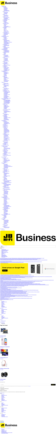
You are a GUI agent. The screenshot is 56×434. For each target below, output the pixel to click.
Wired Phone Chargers (11, 262)
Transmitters (9, 289)
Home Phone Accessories (20, 262)
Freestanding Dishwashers (5, 299)
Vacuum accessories (26, 293)
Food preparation (2, 296)
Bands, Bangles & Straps (20, 290)
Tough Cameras (23, 283)
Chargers (26, 259)
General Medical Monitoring (21, 291)
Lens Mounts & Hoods (41, 284)
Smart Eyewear (12, 290)
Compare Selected (2, 388)
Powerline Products (31, 277)
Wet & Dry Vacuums (11, 293)
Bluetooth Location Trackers (14, 261)
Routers (14, 277)
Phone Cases (5, 261)
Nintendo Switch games (8, 278)
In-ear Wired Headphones (23, 281)
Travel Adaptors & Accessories (34, 259)
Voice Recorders (3, 282)
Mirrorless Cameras (34, 283)
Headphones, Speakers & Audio (5, 252)
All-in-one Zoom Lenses (23, 284)
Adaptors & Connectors (28, 276)
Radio (22, 282)
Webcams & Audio (2, 259)
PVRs (9, 276)
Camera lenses (1, 284)
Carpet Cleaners (6, 294)
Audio (1, 282)
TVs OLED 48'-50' (5, 275)
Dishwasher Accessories (10, 299)
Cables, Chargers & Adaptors (16, 259)
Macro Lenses (11, 284)
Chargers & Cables (2, 262)
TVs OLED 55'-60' (9, 275)
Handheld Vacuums (7, 293)
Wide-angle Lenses (15, 284)
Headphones (1, 281)
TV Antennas (45, 276)
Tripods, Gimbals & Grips (34, 261)
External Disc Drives (29, 259)
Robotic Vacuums (15, 293)
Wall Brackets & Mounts (49, 276)
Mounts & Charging (6, 289)
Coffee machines (2, 295)
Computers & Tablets (4, 249)
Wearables (1, 290)
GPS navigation (2, 288)
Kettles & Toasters (6, 296)
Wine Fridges (26, 298)
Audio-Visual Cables (33, 276)
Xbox (0, 279)
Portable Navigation (6, 288)
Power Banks (18, 261)
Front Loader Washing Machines (7, 292)
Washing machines (2, 292)
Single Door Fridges (4, 298)
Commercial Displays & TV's (5, 250)
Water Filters (5, 295)
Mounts (44, 284)
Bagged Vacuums (22, 293)
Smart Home (3, 253)
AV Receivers (18, 282)
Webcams (5, 259)
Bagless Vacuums (19, 293)
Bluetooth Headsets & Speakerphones (24, 261)
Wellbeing (1, 291)
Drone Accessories (11, 285)
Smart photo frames (5, 286)
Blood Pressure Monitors (8, 291)
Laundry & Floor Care (4, 255)
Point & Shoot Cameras (9, 283)
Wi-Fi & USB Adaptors (22, 277)
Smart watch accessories (7, 290)
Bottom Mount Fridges (8, 298)
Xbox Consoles (3, 279)
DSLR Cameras (27, 283)
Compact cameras (2, 283)
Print (7, 388)
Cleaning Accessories (39, 261)
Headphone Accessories (39, 281)
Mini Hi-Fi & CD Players (7, 282)
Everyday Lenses (5, 284)
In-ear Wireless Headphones (6, 281)
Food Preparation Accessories (29, 296)
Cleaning (1, 294)
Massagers (17, 291)
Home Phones (15, 262)
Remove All (6, 388)
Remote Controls (37, 276)
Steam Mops (3, 294)
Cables (19, 259)
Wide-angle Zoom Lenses (34, 284)
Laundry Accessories (24, 292)
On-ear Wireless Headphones (12, 281)
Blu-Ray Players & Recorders (13, 276)
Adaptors (24, 259)
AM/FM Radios (24, 282)
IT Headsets (7, 259)
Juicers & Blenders (13, 296)
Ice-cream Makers (24, 296)
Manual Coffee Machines (14, 295)
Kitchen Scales (20, 296)
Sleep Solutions (25, 291)
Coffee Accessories (26, 295)
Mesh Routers (4, 277)
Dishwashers (1, 299)
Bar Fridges (24, 298)
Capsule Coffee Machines (9, 295)
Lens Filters (38, 284)
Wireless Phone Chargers (6, 262)
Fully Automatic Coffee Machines (20, 295)
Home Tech (1, 286)
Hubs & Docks (21, 259)
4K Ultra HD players (6, 276)
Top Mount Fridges (13, 298)
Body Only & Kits (30, 283)
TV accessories (24, 276)
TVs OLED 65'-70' (13, 275)
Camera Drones (7, 285)
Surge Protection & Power (41, 276)
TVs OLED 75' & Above (17, 275)
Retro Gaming (14, 279)
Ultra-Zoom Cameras (14, 283)
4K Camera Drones (4, 285)
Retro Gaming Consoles (18, 279)
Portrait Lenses (8, 284)
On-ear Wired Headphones (29, 281)
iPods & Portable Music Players (13, 282)
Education (3, 247)
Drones (1, 285)
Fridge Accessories (30, 298)
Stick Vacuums (3, 293)
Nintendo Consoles (4, 278)
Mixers (18, 296)
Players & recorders (2, 276)
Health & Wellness (3, 254)
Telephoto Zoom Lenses (28, 284)
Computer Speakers (11, 259)
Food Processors (9, 296)
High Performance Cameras (19, 283)
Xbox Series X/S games (7, 279)
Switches (19, 277)
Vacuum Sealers (16, 296)
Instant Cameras (5, 283)
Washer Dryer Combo (19, 292)
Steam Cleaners (9, 294)
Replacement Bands (16, 290)
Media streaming (21, 276)
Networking (1, 277)
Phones (17, 262)
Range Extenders (27, 277)
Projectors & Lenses (30, 261)
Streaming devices (18, 276)
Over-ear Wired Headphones (34, 281)
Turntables (20, 282)
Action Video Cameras (25, 285)
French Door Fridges (17, 298)
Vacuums (1, 293)
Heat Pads (15, 291)
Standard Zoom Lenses (19, 284)
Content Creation (14, 285)
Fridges (1, 298)
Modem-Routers (7, 277)
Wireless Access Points (11, 277)
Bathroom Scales (4, 291)
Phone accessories (2, 261)
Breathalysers (12, 291)
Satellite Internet (16, 277)
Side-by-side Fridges (21, 298)
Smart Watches (3, 290)
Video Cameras (21, 285)
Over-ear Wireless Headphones (18, 281)
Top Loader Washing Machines (14, 292)
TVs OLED (1, 275)
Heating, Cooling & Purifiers (4, 256)
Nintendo (1, 278)
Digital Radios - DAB (28, 282)
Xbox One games (11, 279)
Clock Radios (32, 282)
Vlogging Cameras (18, 285)
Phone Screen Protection (9, 261)
